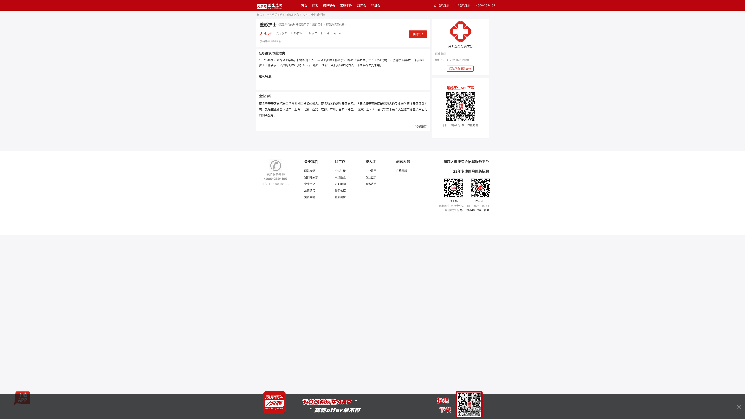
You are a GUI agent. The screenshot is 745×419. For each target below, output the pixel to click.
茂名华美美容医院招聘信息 (283, 14)
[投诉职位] (421, 126)
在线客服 (401, 170)
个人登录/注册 (462, 5)
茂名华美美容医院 (270, 41)
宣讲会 (375, 5)
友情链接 (309, 190)
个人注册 (340, 170)
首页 (304, 5)
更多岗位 (340, 197)
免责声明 (309, 197)
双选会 (361, 5)
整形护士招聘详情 (314, 14)
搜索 (315, 5)
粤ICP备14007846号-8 (474, 210)
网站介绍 (309, 170)
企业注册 (371, 170)
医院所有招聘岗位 (460, 68)
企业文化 (309, 183)
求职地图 (346, 5)
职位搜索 (340, 177)
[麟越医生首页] (269, 5)
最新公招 (340, 190)
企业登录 (371, 177)
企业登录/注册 (441, 5)
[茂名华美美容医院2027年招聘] (460, 31)
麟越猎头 (329, 5)
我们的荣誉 (311, 177)
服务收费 (371, 183)
